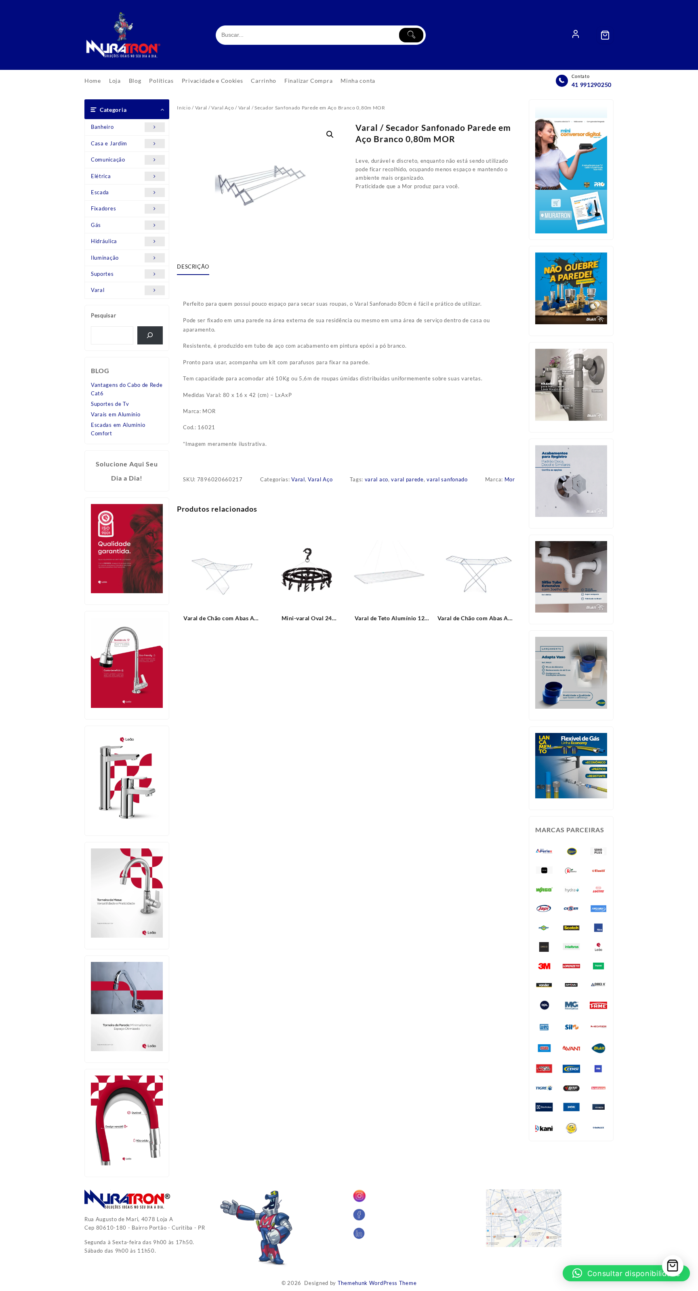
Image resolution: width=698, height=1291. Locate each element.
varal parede (407, 479)
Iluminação (105, 257)
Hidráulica (104, 241)
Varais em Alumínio (116, 414)
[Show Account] (575, 35)
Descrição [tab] (193, 266)
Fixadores (103, 208)
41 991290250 (592, 84)
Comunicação (108, 159)
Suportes (102, 274)
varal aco (376, 479)
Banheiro (102, 127)
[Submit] (411, 35)
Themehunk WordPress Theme (377, 1283)
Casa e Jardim (109, 143)
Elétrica (101, 176)
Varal (98, 290)
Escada (100, 192)
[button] (330, 134)
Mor (510, 479)
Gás (96, 225)
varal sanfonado (447, 479)
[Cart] (605, 35)
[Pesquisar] (150, 335)
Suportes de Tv (110, 404)
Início (184, 108)
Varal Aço (222, 108)
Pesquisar (103, 315)
